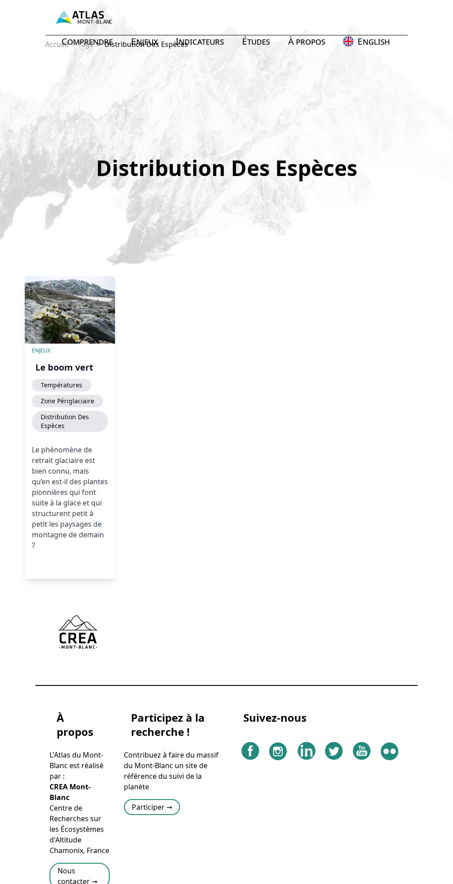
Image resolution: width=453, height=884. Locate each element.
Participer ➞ (152, 807)
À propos (306, 41)
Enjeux (144, 41)
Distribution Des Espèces (65, 421)
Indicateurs (200, 41)
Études (256, 41)
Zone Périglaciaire (67, 401)
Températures (61, 385)
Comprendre (87, 41)
